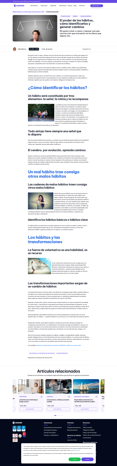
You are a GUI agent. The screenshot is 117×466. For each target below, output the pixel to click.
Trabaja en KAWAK (88, 430)
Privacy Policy (76, 450)
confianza (50, 396)
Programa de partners (74, 427)
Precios (70, 5)
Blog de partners (72, 430)
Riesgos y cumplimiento (51, 435)
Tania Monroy (22, 49)
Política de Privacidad (89, 432)
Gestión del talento (50, 432)
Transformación (65, 16)
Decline (87, 459)
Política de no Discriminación (92, 435)
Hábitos (75, 16)
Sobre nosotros (87, 427)
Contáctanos (87, 438)
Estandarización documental (53, 427)
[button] (55, 415)
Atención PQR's (72, 440)
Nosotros (82, 5)
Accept (74, 459)
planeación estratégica (81, 396)
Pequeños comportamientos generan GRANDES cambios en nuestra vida (58, 345)
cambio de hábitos (86, 16)
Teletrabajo (23, 396)
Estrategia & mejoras (50, 430)
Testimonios (62, 5)
